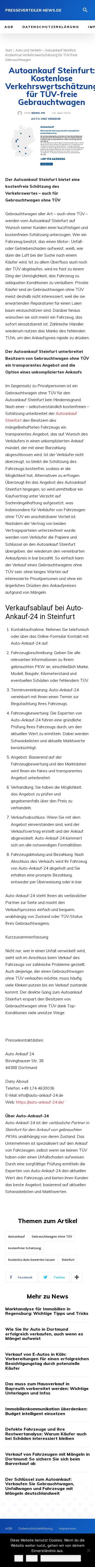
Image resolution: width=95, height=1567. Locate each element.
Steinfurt (68, 1260)
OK (18, 1558)
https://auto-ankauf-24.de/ (40, 1102)
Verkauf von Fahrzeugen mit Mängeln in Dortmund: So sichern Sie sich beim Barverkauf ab (47, 1458)
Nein (32, 1558)
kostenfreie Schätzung (24, 1248)
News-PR (38, 113)
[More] (76, 1277)
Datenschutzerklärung (60, 1558)
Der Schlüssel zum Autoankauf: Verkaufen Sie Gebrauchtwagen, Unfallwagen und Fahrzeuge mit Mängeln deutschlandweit (39, 1486)
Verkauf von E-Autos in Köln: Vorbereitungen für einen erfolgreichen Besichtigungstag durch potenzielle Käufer (47, 1361)
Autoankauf (16, 1236)
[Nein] (88, 1550)
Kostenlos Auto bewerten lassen (31, 1260)
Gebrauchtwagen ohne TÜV (52, 1236)
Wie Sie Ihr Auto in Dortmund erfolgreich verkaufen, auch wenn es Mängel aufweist (44, 1333)
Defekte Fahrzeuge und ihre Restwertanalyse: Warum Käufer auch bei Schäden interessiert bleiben (46, 1433)
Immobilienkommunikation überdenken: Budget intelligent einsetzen (46, 1411)
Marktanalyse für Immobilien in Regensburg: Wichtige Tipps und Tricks (46, 1311)
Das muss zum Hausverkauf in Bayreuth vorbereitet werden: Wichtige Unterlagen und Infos (47, 1388)
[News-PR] (20, 113)
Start (8, 50)
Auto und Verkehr (29, 50)
